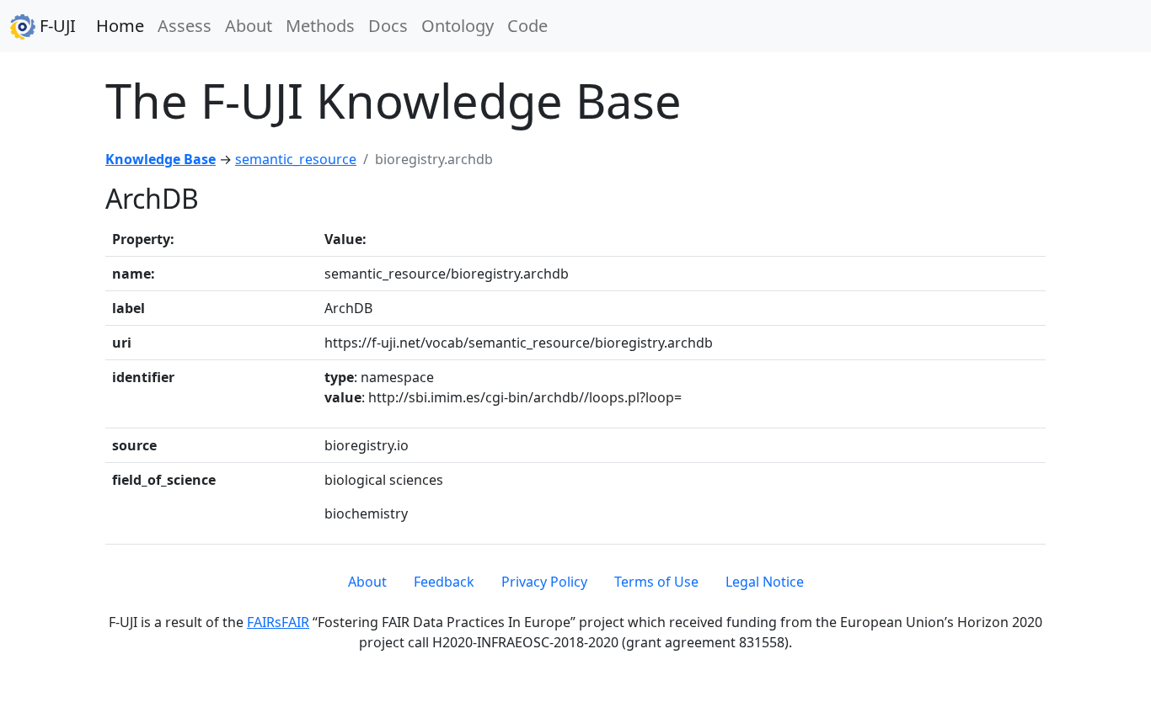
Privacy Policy (544, 581)
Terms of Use (656, 581)
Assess (184, 25)
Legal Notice (764, 581)
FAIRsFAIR (278, 622)
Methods (320, 25)
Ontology (457, 25)
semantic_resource (295, 159)
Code (527, 25)
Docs (388, 25)
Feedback (444, 581)
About (248, 25)
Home (120, 25)
